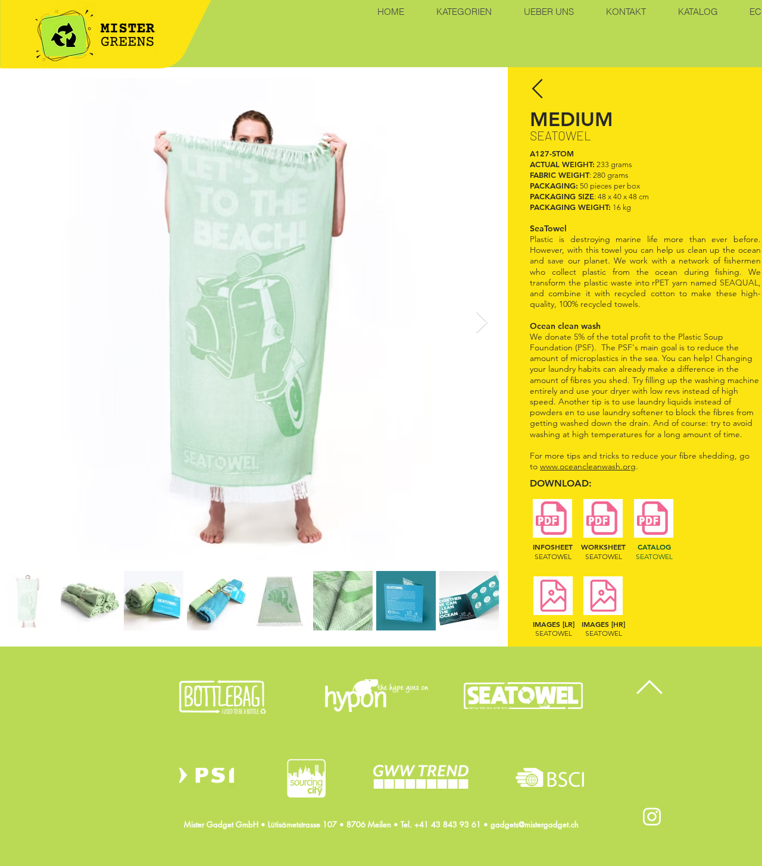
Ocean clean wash (566, 326)
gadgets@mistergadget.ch (535, 824)
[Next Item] (482, 322)
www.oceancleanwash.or (585, 466)
